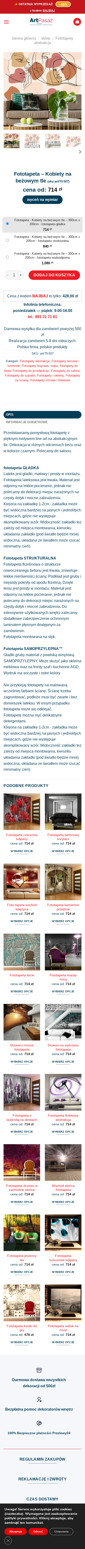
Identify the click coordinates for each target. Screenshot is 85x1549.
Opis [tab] (10, 414)
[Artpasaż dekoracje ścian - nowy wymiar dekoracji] (41, 22)
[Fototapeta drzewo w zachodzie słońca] (22, 1162)
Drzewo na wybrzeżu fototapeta (63, 1047)
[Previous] (11, 91)
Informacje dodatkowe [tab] (27, 422)
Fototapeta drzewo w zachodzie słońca (22, 1188)
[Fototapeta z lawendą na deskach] (22, 1092)
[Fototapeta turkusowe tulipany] (63, 1232)
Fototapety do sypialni (20, 375)
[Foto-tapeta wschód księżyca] (22, 882)
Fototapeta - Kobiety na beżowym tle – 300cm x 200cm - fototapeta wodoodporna (47, 255)
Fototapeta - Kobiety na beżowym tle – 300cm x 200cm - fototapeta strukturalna (47, 239)
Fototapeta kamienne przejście (63, 907)
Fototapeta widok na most (63, 1328)
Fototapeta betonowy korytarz (63, 837)
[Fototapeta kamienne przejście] (63, 882)
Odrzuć (38, 1531)
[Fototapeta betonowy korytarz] (63, 811)
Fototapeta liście (22, 975)
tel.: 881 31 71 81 (42, 317)
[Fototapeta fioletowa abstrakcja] (63, 1092)
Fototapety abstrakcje (35, 361)
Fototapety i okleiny (50, 375)
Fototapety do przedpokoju (31, 371)
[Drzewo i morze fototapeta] (22, 1022)
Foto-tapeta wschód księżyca (22, 907)
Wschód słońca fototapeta (63, 1188)
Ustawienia (61, 1531)
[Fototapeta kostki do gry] (22, 1302)
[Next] (74, 91)
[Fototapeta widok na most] (63, 1302)
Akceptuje (15, 1531)
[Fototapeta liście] (22, 952)
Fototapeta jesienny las (22, 1258)
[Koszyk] (77, 22)
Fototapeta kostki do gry (22, 1328)
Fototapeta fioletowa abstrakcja (63, 1118)
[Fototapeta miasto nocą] (63, 952)
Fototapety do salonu (65, 371)
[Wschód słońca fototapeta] (63, 1162)
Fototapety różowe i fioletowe (50, 380)
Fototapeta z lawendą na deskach (22, 1118)
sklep (45, 38)
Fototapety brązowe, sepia (40, 366)
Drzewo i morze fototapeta (22, 1047)
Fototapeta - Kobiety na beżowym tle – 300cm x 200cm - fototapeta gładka (47, 222)
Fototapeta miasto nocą (63, 977)
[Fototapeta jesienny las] (22, 1232)
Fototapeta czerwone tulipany (22, 837)
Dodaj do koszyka (54, 275)
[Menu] (6, 22)
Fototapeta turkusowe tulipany (63, 1258)
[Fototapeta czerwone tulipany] (22, 811)
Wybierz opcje (22, 851)
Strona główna (24, 38)
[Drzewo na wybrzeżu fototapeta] (63, 1022)
